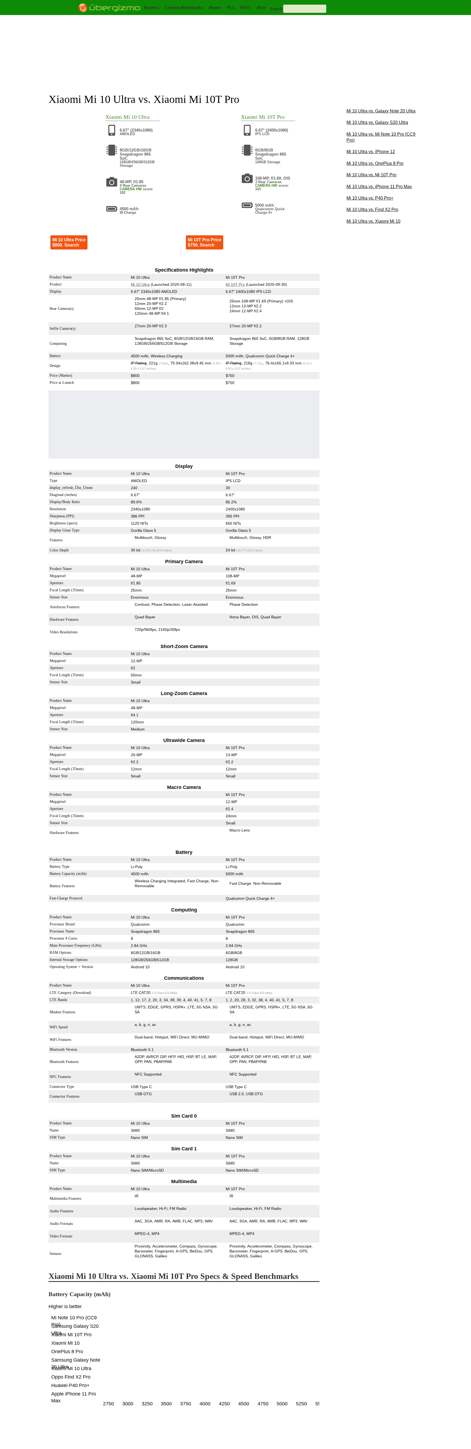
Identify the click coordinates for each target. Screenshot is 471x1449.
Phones (215, 7)
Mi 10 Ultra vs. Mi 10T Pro (371, 175)
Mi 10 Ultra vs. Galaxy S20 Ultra (377, 122)
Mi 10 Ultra (136, 117)
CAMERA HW (131, 189)
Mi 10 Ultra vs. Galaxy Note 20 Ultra (380, 111)
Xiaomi (113, 117)
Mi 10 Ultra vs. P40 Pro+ (369, 198)
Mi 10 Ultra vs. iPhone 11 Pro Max (379, 186)
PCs (230, 7)
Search (276, 8)
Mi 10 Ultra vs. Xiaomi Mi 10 (373, 221)
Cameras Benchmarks (184, 7)
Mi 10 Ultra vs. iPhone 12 (370, 151)
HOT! (245, 7)
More (261, 7)
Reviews (151, 7)
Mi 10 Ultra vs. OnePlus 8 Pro (374, 163)
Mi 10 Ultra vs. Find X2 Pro (372, 209)
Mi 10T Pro (272, 117)
